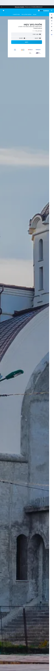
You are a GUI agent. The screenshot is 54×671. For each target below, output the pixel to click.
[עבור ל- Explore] (51, 26)
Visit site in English (19, 7)
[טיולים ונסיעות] (51, 30)
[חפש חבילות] (51, 23)
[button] (1, 6)
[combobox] (37, 31)
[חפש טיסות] (51, 14)
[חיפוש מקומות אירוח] (51, 17)
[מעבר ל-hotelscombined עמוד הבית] (43, 10)
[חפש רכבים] (51, 20)
